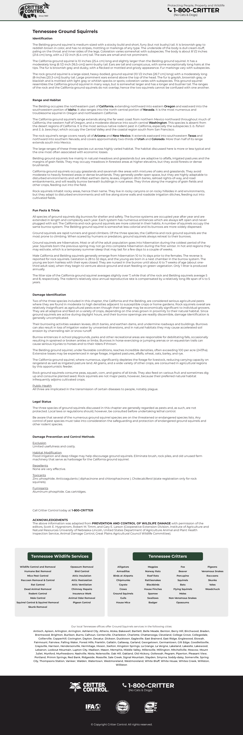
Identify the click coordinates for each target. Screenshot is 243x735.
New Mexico (121, 135)
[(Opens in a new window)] (101, 706)
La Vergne (161, 646)
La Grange (147, 646)
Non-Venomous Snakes (183, 598)
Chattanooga (149, 634)
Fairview (54, 642)
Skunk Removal (37, 607)
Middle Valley (132, 649)
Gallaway (123, 642)
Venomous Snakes (212, 571)
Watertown (95, 661)
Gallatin (111, 642)
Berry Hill (177, 631)
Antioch (38, 631)
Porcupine (183, 575)
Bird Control (82, 571)
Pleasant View (198, 653)
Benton (165, 631)
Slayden (150, 657)
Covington (74, 638)
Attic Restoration (82, 580)
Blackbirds (153, 584)
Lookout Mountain (59, 649)
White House (169, 661)
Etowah (199, 638)
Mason (105, 649)
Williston (203, 661)
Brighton (57, 634)
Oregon (170, 106)
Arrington (74, 631)
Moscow (193, 649)
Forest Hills (86, 642)
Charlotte (133, 634)
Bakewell (125, 631)
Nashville (80, 653)
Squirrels (183, 580)
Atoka (113, 631)
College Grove (182, 634)
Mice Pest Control (37, 575)
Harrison (53, 646)
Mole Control (37, 598)
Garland (135, 642)
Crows (123, 589)
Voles (212, 584)
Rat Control (38, 584)
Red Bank (74, 657)
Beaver (183, 571)
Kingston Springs (128, 646)
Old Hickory (141, 653)
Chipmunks (123, 580)
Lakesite (187, 646)
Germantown (167, 642)
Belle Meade (151, 631)
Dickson (110, 638)
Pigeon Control (82, 602)
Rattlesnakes (153, 580)
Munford (49, 653)
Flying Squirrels (182, 589)
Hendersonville (70, 646)
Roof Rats (153, 575)
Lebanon (41, 649)
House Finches (153, 589)
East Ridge (170, 638)
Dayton (87, 638)
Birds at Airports (123, 575)
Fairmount (40, 642)
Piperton (181, 653)
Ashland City (90, 631)
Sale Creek (115, 657)
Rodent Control (38, 593)
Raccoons (212, 575)
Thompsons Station (52, 661)
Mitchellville (179, 649)
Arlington (61, 631)
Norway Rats (153, 571)
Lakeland (175, 646)
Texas (192, 135)
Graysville (41, 646)
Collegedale (199, 634)
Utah (141, 139)
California (106, 106)
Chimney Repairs (82, 589)
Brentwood (42, 634)
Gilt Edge (184, 642)
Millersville (148, 649)
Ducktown (123, 638)
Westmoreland (113, 661)
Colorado (158, 139)
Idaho (72, 109)
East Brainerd (153, 638)
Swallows (153, 598)
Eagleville (137, 638)
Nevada (148, 109)
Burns (80, 634)
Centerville (104, 634)
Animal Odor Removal (81, 598)
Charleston (119, 634)
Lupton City (80, 649)
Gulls (123, 598)
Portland (40, 657)
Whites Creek (187, 661)
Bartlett (137, 631)
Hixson (100, 646)
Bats (183, 584)
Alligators (123, 567)
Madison (94, 649)
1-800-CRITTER (82, 510)
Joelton (111, 646)
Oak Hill (116, 653)
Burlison (69, 634)
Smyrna (162, 657)
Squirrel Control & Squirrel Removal (38, 602)
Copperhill (60, 638)
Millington (163, 649)
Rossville (101, 657)
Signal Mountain (133, 657)
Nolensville (103, 653)
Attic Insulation (81, 575)
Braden (204, 631)
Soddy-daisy (176, 657)
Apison (49, 631)
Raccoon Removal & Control (38, 580)
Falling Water (69, 642)
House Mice (123, 602)
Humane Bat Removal (37, 571)
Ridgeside (88, 657)
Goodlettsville (200, 642)
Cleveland (165, 634)
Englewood (185, 638)
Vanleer (71, 661)
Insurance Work (82, 593)
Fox (183, 567)
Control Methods (82, 436)
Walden (82, 661)
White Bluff (152, 661)
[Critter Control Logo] (34, 10)
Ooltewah (157, 653)
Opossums (182, 602)
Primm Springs (57, 657)
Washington (158, 122)
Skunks (212, 580)
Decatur (98, 638)
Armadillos (123, 571)
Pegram (170, 653)
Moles (182, 593)
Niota (91, 653)
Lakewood (201, 646)
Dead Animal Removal (37, 589)
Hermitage (88, 646)
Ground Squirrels (123, 593)
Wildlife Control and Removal (38, 567)
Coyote (123, 584)
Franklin (100, 642)
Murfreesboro (65, 653)
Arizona (100, 135)
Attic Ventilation (82, 584)
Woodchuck (212, 589)
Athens (104, 631)
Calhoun (90, 634)
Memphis (116, 649)
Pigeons (212, 567)
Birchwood (191, 631)
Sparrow (153, 593)
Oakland (127, 653)
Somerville (192, 657)
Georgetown (150, 642)
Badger (153, 602)
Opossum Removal (81, 567)
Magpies (153, 567)
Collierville (45, 638)
